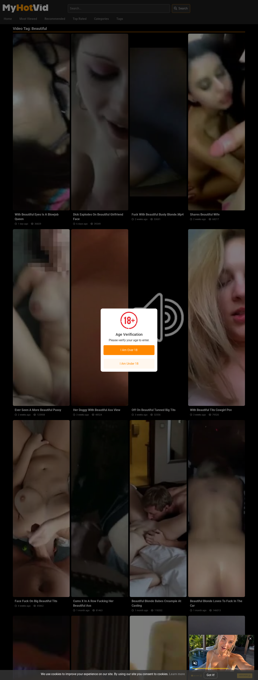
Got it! (211, 675)
